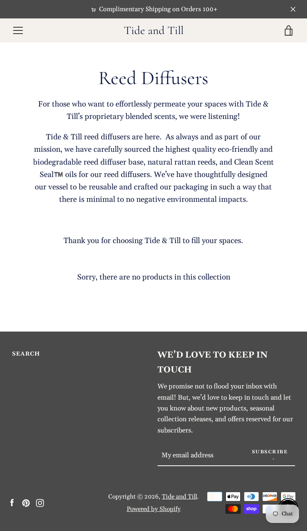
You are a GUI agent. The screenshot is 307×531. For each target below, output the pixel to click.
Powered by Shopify (154, 509)
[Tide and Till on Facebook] (12, 502)
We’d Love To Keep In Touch (212, 362)
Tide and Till (153, 30)
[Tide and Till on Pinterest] (26, 502)
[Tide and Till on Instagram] (40, 502)
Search (26, 354)
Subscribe (270, 452)
